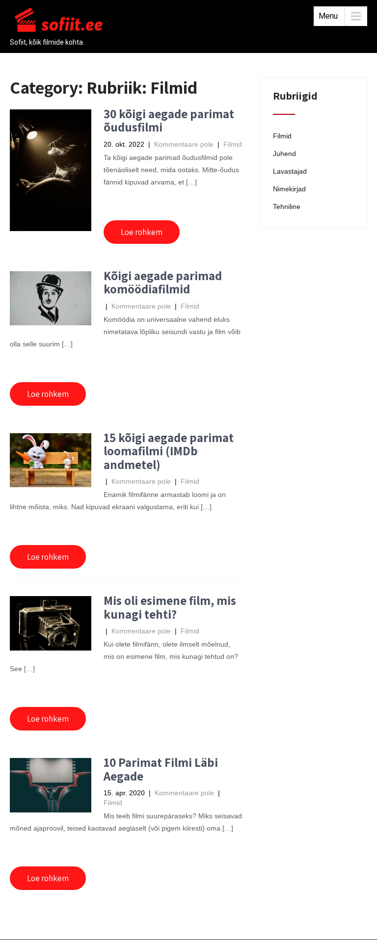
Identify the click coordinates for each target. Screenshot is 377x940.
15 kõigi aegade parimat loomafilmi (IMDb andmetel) (169, 450)
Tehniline (286, 206)
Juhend (284, 153)
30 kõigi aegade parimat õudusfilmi (169, 120)
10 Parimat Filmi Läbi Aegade (161, 769)
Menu (328, 16)
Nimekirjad (289, 189)
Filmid (232, 144)
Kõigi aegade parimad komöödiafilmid (163, 282)
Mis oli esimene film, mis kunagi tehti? (170, 607)
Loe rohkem (141, 232)
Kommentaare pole (184, 144)
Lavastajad (290, 171)
